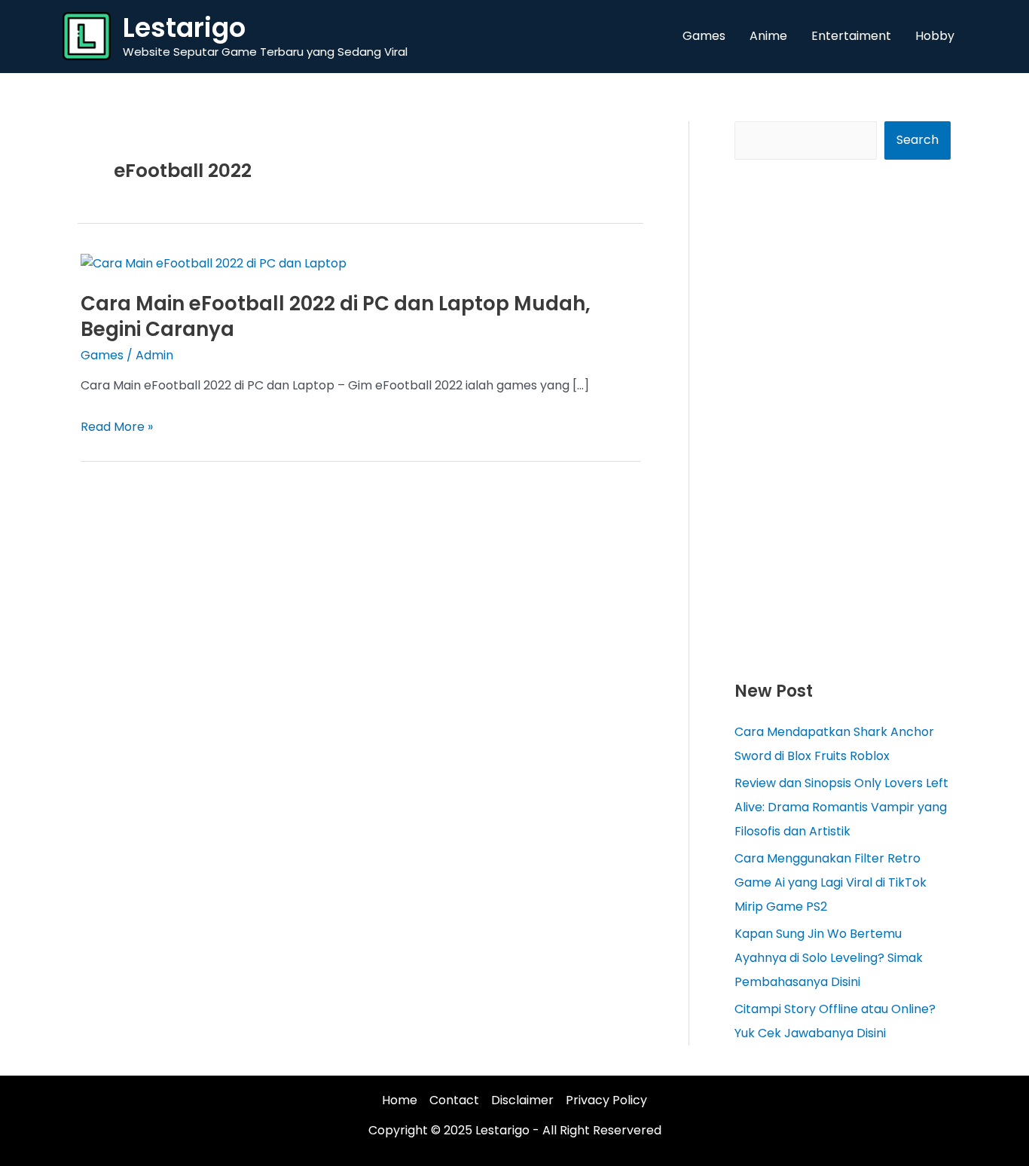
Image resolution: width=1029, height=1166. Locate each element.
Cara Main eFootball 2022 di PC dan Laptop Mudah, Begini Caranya (336, 316)
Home (399, 1100)
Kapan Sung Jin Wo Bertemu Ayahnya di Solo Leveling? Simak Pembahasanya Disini (828, 957)
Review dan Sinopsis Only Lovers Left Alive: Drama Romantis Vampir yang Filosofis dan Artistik (841, 807)
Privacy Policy (606, 1100)
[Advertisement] (842, 419)
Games (102, 355)
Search (917, 139)
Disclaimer (522, 1100)
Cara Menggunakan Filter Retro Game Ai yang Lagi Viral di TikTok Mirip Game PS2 (830, 882)
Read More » (117, 426)
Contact (454, 1100)
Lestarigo (184, 27)
